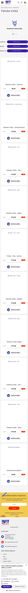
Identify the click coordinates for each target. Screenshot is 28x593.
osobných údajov (14, 514)
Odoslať (14, 508)
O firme (5, 554)
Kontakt (5, 559)
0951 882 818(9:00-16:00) (11, 542)
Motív (2, 46)
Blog (4, 556)
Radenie (3, 51)
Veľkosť (2, 42)
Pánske (10, 7)
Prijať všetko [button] (6, 586)
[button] (22, 2)
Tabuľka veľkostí (7, 561)
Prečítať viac (4, 576)
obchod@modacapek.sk (11, 546)
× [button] (26, 565)
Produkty (5, 7)
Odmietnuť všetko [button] (20, 586)
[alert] (14, 578)
